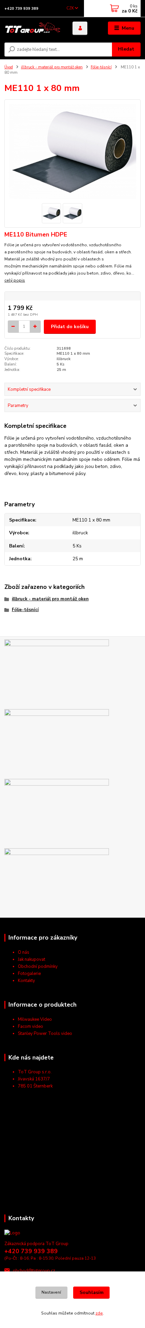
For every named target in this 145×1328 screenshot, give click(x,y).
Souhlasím (92, 1292)
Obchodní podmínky (38, 966)
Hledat (126, 49)
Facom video (30, 1026)
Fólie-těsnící (101, 67)
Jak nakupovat (31, 959)
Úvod (8, 67)
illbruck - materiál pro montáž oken (52, 67)
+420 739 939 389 (21, 8)
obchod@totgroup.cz (34, 1271)
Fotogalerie (29, 974)
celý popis (14, 280)
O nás (23, 952)
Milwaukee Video (35, 1019)
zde (99, 1313)
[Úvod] (32, 28)
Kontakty (26, 981)
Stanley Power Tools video (45, 1034)
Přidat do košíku (70, 326)
